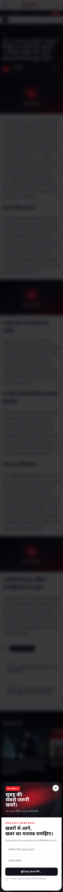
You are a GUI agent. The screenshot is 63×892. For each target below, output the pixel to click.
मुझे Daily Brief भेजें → (31, 871)
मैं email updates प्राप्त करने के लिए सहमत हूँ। (28, 879)
